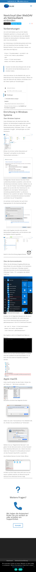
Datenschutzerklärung (21, 560)
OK (16, 569)
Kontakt (18, 525)
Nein (20, 569)
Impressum (9, 560)
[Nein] (34, 567)
